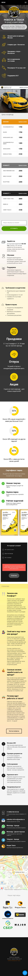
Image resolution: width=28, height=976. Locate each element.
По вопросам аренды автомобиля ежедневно (16, 827)
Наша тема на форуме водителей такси (15, 847)
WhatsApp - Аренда (13, 825)
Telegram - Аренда (13, 839)
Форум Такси (11, 845)
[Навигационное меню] (25, 2)
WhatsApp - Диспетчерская (16, 832)
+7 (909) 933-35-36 (13, 812)
